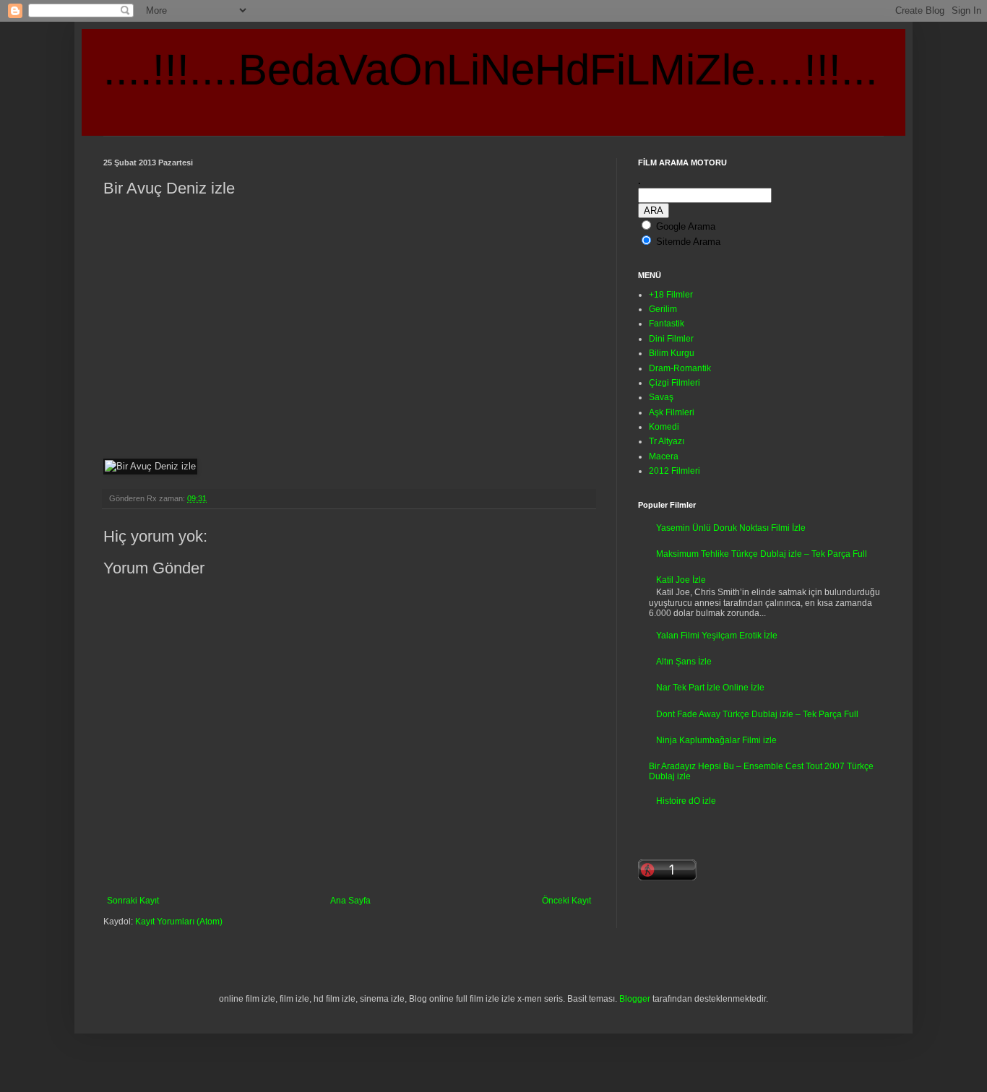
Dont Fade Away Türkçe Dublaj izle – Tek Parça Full (757, 714)
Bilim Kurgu (671, 353)
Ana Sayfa (350, 901)
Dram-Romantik (680, 368)
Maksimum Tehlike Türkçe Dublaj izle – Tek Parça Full (761, 554)
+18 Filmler (671, 295)
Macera (663, 456)
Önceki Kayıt (566, 901)
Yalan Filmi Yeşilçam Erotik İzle (716, 635)
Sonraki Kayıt (133, 901)
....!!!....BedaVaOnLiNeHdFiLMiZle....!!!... (490, 70)
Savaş (661, 397)
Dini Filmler (671, 339)
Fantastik (666, 323)
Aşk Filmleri (671, 412)
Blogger (634, 999)
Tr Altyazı (666, 441)
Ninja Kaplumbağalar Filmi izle (716, 740)
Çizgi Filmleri (674, 383)
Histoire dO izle (686, 801)
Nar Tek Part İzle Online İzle (710, 687)
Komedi (664, 427)
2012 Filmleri (674, 471)
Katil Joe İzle (681, 580)
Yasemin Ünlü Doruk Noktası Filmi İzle (731, 528)
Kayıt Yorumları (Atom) (179, 921)
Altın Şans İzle (684, 661)
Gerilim (663, 309)
